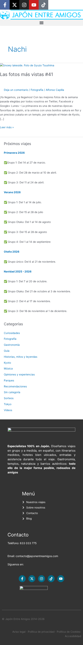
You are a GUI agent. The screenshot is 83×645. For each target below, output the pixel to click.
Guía (6, 350)
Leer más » (7, 127)
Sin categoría (12, 392)
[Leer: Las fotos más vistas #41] (27, 65)
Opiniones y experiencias (19, 374)
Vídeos (8, 410)
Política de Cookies (68, 631)
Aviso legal (18, 631)
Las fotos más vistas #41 (26, 74)
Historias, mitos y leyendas (20, 356)
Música (8, 368)
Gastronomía (12, 344)
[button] (41, 22)
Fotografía (37, 89)
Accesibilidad (73, 636)
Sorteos (9, 398)
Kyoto (7, 362)
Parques (9, 380)
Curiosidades (12, 333)
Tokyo (7, 404)
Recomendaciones (15, 386)
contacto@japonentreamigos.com (37, 556)
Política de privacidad (41, 631)
